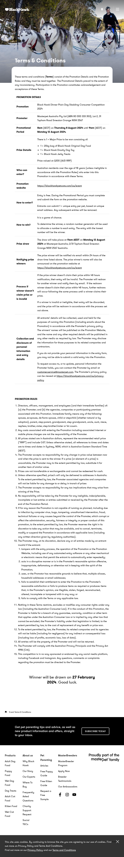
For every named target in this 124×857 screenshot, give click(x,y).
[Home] (6, 712)
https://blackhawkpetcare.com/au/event (59, 186)
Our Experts (29, 777)
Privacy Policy (35, 850)
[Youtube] (74, 795)
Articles (44, 765)
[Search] (109, 9)
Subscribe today (95, 731)
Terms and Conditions (64, 850)
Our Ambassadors (67, 786)
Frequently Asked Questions (28, 796)
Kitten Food (11, 806)
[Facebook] (60, 795)
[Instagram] (67, 795)
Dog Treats (10, 791)
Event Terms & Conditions (20, 712)
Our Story (28, 771)
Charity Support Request (27, 810)
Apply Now (64, 771)
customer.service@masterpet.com (55, 372)
